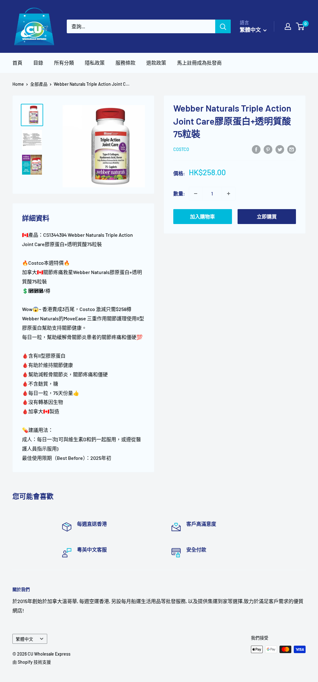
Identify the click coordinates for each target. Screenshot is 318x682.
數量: (179, 193)
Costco (181, 149)
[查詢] (223, 26)
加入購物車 (202, 216)
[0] (300, 26)
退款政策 (156, 63)
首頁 (17, 63)
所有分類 (64, 63)
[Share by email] (291, 149)
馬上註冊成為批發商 (199, 63)
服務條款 (125, 63)
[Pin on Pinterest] (268, 149)
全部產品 (39, 84)
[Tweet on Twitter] (279, 149)
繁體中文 (24, 639)
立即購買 (267, 216)
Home (18, 84)
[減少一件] (195, 193)
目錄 (38, 63)
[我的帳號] (288, 26)
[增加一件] (228, 193)
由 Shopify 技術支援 (31, 662)
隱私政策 (95, 63)
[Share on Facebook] (256, 149)
